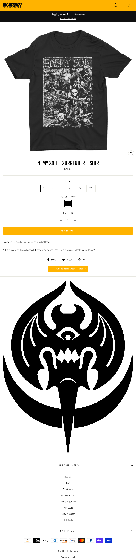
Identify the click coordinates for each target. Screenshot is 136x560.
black (68, 203)
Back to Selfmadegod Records (70, 269)
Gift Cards (68, 520)
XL (70, 188)
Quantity (68, 213)
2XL (80, 188)
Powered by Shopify (68, 557)
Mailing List (68, 531)
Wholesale (68, 507)
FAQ (68, 483)
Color (68, 197)
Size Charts (68, 489)
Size (68, 181)
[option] (68, 16)
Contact (68, 477)
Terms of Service (68, 501)
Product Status (68, 495)
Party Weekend (68, 513)
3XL (91, 188)
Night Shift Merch (68, 465)
